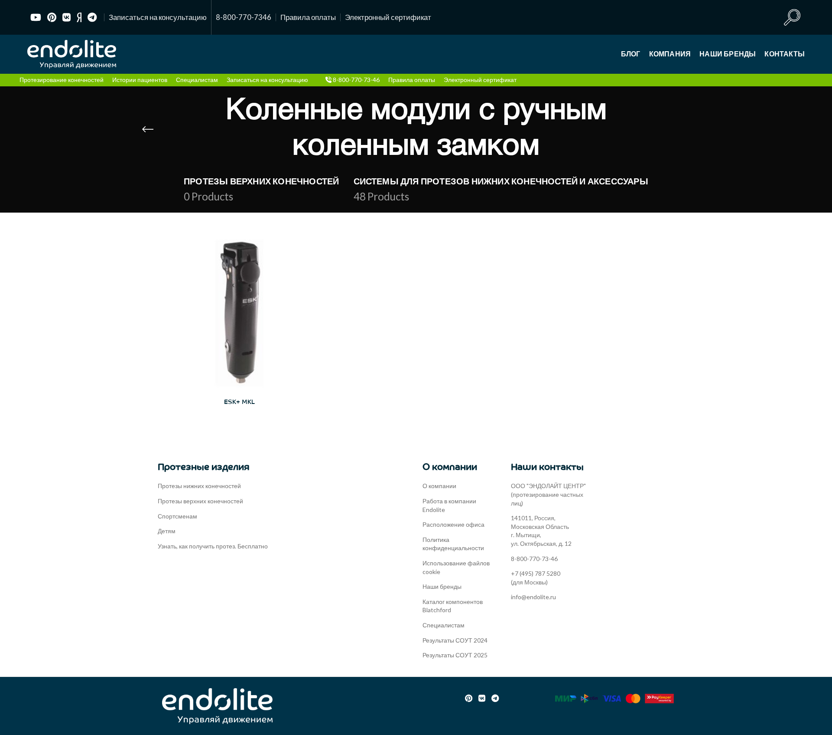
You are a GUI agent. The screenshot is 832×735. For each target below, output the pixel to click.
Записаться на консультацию (158, 17)
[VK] (66, 17)
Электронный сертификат (388, 17)
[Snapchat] (79, 17)
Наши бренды (442, 586)
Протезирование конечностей (62, 79)
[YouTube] (35, 17)
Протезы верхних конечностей (200, 501)
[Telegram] (92, 17)
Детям (167, 531)
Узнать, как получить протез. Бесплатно (213, 546)
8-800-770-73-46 (356, 79)
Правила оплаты (308, 17)
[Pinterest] (51, 17)
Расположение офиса (453, 524)
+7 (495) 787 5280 (535, 573)
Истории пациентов (139, 79)
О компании (439, 485)
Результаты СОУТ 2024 (455, 640)
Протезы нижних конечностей (199, 485)
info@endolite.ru (533, 596)
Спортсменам (177, 516)
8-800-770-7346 (243, 17)
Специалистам (197, 79)
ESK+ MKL (239, 402)
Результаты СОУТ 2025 (455, 655)
